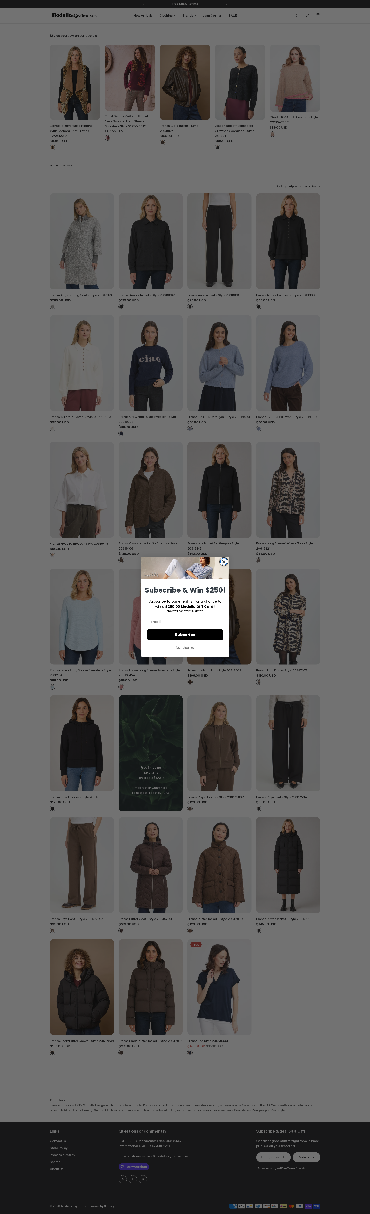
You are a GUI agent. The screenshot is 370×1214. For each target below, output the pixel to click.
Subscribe (185, 634)
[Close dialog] (223, 561)
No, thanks (185, 647)
